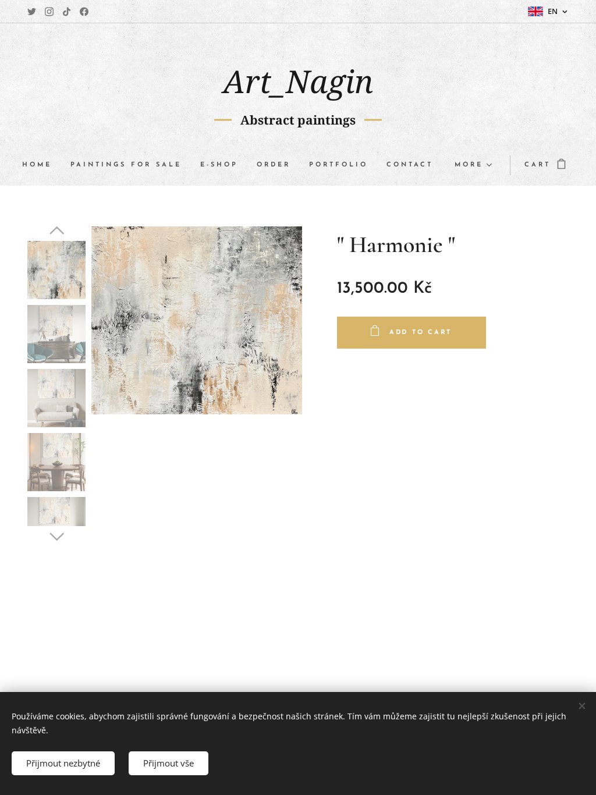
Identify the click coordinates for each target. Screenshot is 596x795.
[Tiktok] (66, 12)
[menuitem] (41, 165)
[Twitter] (31, 12)
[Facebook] (84, 12)
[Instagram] (49, 12)
